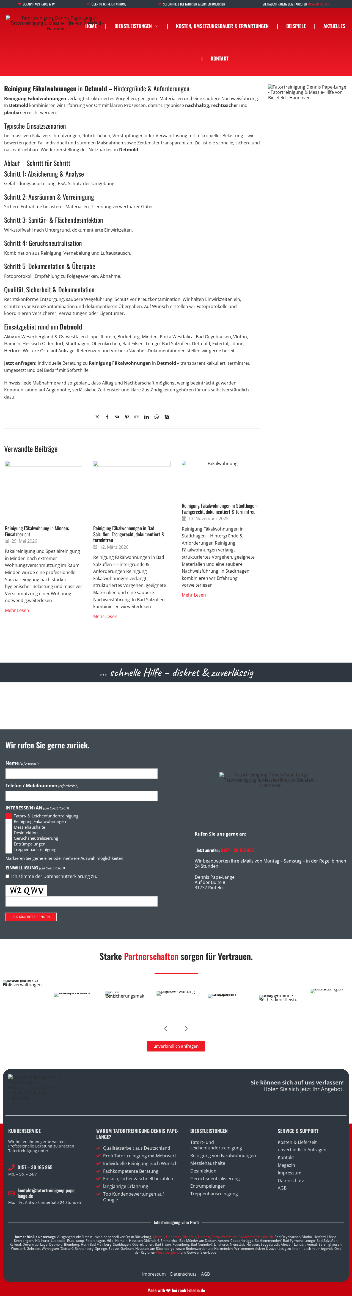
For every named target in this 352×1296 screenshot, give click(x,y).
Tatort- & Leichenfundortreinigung (46, 816)
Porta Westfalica (224, 1236)
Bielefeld (189, 1236)
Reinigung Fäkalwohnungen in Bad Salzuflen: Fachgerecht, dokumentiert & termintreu (128, 534)
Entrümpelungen (29, 844)
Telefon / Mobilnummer (42, 786)
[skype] (165, 417)
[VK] (117, 417)
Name (23, 763)
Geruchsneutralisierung (36, 838)
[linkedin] (147, 417)
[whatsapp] (157, 417)
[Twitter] (98, 417)
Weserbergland (168, 1252)
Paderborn (246, 1236)
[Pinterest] (127, 417)
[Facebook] (107, 417)
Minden (158, 1236)
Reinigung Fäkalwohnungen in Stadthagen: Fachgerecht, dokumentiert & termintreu (220, 508)
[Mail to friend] (137, 417)
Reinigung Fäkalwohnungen (40, 821)
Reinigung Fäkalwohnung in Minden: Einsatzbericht (37, 531)
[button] (166, 1028)
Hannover (173, 1236)
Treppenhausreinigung (35, 849)
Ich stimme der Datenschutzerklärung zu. (54, 876)
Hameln (204, 1236)
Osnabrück (264, 1236)
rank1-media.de (191, 1290)
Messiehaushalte (29, 827)
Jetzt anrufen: (225, 850)
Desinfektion (26, 832)
